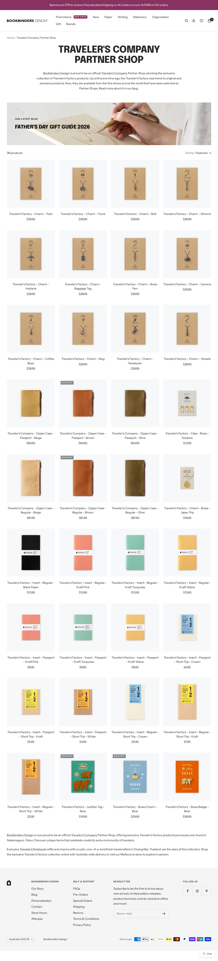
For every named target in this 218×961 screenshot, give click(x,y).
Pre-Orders (80, 894)
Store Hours (39, 913)
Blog (34, 894)
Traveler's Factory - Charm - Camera (187, 284)
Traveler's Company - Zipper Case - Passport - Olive (135, 436)
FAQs (76, 888)
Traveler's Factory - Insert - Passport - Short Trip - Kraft (30, 734)
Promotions (71, 17)
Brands (70, 24)
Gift (58, 24)
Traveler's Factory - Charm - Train (31, 214)
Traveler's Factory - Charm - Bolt (135, 214)
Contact (36, 906)
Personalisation (41, 900)
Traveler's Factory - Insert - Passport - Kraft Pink (30, 660)
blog (135, 88)
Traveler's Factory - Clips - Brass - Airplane (187, 436)
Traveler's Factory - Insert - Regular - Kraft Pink (83, 585)
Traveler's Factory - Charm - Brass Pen (135, 286)
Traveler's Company (114, 73)
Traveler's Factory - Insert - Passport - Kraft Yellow (135, 660)
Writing (123, 17)
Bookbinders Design (56, 73)
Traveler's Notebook (33, 849)
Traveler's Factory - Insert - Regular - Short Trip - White (31, 809)
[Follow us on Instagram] (197, 891)
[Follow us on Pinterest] (206, 891)
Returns (78, 913)
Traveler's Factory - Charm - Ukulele (187, 359)
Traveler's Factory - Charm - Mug (83, 359)
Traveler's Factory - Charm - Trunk (83, 214)
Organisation (160, 17)
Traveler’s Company (84, 835)
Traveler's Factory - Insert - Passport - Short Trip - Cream (187, 660)
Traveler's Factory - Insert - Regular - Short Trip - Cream (135, 734)
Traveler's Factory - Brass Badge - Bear (187, 809)
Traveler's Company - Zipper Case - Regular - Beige (30, 510)
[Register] (163, 913)
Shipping (79, 906)
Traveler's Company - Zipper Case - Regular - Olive (135, 510)
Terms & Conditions (86, 918)
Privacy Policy (82, 925)
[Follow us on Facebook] (187, 891)
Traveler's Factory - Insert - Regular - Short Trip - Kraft (187, 734)
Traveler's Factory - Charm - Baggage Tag (83, 286)
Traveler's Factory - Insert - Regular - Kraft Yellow (187, 585)
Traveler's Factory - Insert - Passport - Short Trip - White (82, 734)
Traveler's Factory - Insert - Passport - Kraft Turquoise (82, 660)
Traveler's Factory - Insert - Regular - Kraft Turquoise (135, 585)
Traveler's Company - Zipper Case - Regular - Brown (83, 510)
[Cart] (209, 20)
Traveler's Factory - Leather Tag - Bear (82, 809)
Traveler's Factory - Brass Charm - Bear (135, 809)
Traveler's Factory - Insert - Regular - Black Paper (31, 585)
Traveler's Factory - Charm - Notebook (135, 361)
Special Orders (82, 900)
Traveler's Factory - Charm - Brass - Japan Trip (187, 510)
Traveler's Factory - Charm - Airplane (31, 286)
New (96, 17)
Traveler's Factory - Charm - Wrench (187, 214)
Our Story (37, 888)
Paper (108, 17)
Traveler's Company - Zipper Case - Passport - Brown (83, 436)
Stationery (140, 17)
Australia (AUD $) (19, 939)
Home (10, 37)
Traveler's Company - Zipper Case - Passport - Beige (30, 436)
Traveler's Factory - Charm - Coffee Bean (31, 361)
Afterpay (37, 918)
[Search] (186, 20)
